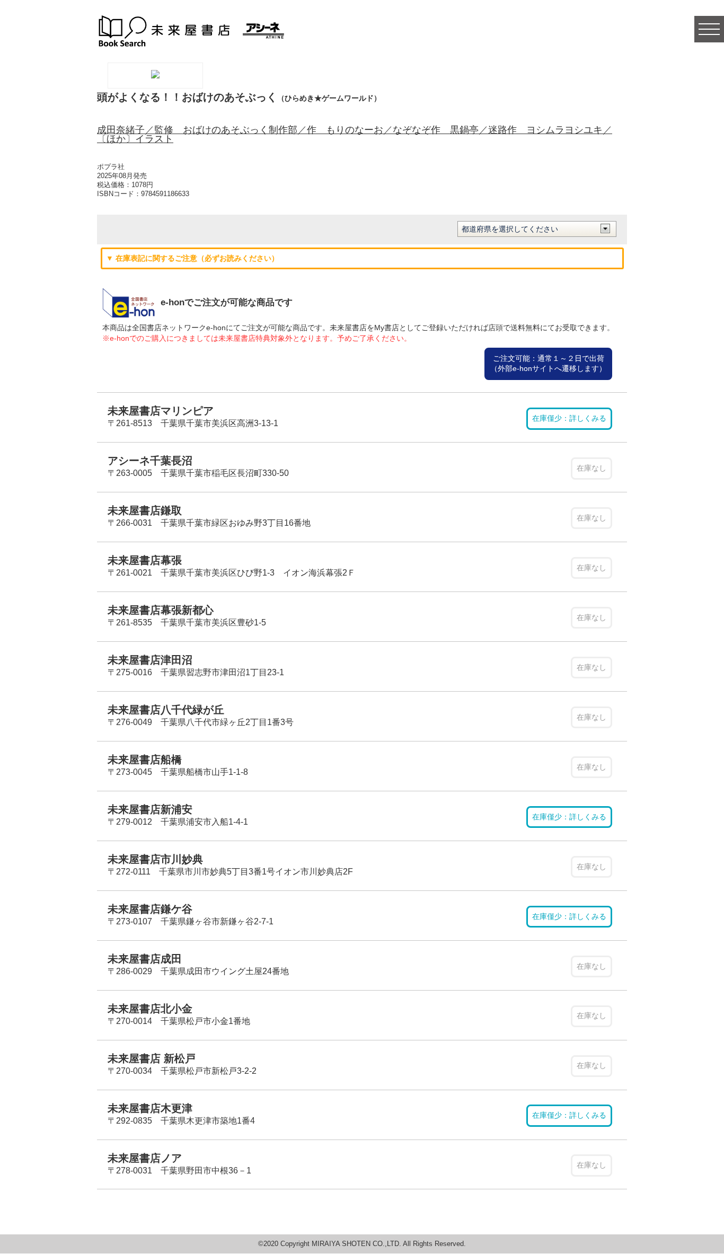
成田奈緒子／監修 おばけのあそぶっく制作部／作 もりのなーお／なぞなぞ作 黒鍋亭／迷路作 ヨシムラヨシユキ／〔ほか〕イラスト (354, 134)
